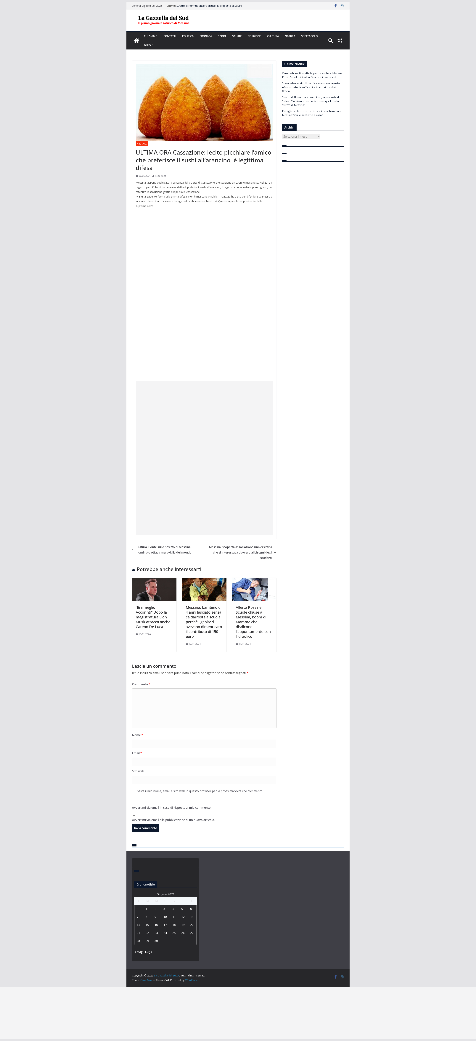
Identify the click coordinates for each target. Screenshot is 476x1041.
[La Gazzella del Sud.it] (136, 40)
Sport (222, 36)
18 (174, 925)
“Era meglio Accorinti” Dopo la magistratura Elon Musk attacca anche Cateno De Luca (153, 617)
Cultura (273, 36)
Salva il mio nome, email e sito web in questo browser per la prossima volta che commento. (200, 791)
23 (156, 933)
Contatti (169, 36)
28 (138, 941)
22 (147, 933)
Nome (137, 735)
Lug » (149, 952)
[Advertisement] (204, 432)
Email (137, 753)
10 (165, 917)
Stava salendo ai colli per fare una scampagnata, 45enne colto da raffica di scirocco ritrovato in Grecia (210, 7)
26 (183, 933)
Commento (141, 684)
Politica (188, 36)
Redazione (160, 175)
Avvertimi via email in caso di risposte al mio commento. (171, 808)
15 (147, 925)
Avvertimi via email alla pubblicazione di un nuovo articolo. (173, 820)
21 (138, 933)
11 (174, 917)
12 (183, 917)
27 (192, 933)
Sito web (138, 771)
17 (165, 925)
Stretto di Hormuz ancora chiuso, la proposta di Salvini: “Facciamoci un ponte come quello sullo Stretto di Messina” (310, 101)
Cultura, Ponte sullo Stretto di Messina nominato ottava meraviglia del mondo (164, 549)
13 (192, 917)
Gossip (148, 45)
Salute (237, 36)
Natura (290, 36)
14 (138, 925)
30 (156, 941)
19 (183, 925)
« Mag (138, 952)
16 (156, 925)
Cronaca (206, 36)
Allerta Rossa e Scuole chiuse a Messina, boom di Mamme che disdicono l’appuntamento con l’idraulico (253, 622)
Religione (254, 36)
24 (165, 933)
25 (174, 933)
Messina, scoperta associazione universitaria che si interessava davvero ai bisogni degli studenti (240, 552)
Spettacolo (309, 36)
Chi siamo (150, 36)
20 (192, 925)
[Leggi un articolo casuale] (339, 40)
